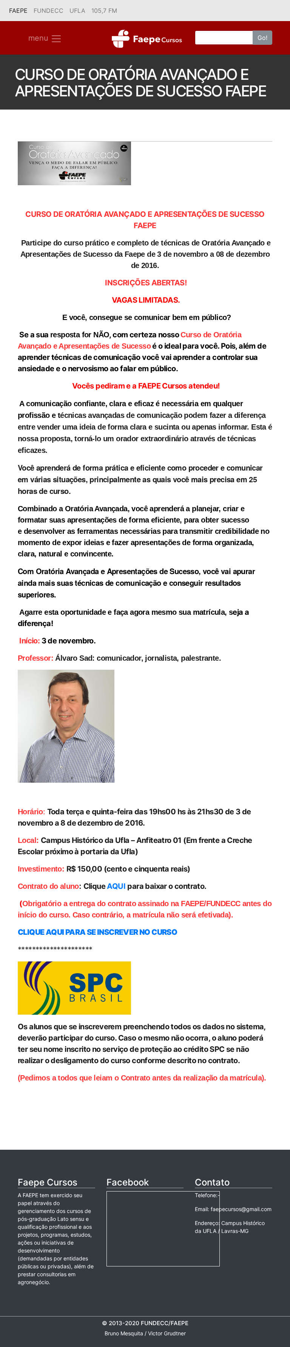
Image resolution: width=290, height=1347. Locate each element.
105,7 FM (104, 10)
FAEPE (20, 10)
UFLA (77, 10)
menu (39, 38)
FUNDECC (48, 10)
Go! (262, 37)
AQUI (116, 886)
